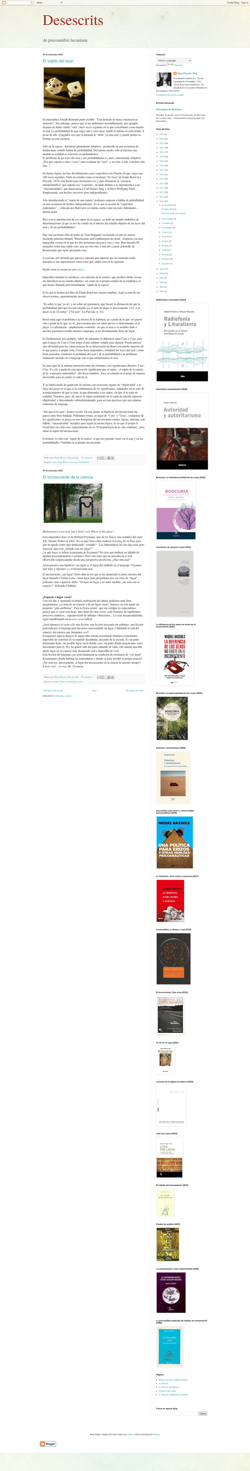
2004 (161, 291)
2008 (161, 273)
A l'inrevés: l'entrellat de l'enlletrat (173, 1394)
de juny (165, 241)
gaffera (130, 1434)
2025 (161, 134)
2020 (161, 156)
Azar (55, 462)
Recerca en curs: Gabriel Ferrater (173, 1379)
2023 (161, 143)
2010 (161, 201)
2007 (161, 277)
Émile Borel (62, 462)
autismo (56, 681)
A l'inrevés (163, 1383)
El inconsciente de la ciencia (68, 477)
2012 (161, 192)
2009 (161, 268)
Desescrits (73, 19)
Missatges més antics (135, 690)
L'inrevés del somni (167, 1390)
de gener (166, 263)
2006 (161, 282)
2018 (161, 165)
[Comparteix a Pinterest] (112, 458)
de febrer (166, 258)
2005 (161, 286)
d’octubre (166, 223)
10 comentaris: (87, 677)
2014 (161, 183)
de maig (165, 245)
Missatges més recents (53, 690)
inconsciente (73, 462)
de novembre (168, 218)
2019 (161, 160)
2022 (161, 147)
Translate (178, 65)
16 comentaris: (87, 457)
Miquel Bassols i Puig (187, 73)
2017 (161, 169)
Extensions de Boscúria (168, 109)
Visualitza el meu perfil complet (169, 94)
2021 (161, 152)
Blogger (156, 1434)
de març (165, 254)
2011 (161, 196)
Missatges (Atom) (64, 695)
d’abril (165, 249)
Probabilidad (84, 462)
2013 (161, 187)
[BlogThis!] (102, 458)
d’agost (165, 232)
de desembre (167, 204)
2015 (161, 178)
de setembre (167, 227)
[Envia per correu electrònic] (98, 458)
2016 (161, 174)
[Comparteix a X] (105, 458)
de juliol (165, 236)
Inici (94, 690)
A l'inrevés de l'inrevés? (169, 1386)
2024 (161, 138)
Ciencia (63, 681)
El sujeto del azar (58, 61)
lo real (80, 681)
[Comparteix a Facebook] (109, 458)
